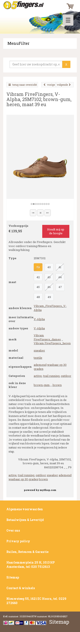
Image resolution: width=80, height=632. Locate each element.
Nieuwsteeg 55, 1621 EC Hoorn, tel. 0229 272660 (36, 601)
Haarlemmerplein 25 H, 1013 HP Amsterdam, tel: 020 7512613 (30, 564)
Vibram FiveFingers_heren (52, 343)
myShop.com (48, 490)
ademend (40, 365)
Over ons (13, 530)
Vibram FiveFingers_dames (47, 337)
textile (38, 358)
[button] (33, 212)
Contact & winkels (20, 588)
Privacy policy (18, 541)
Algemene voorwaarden (24, 509)
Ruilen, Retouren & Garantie (27, 552)
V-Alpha (39, 319)
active (38, 376)
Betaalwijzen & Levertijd (25, 520)
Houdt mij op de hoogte (55, 231)
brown (57, 385)
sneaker (39, 350)
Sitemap (12, 577)
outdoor (66, 376)
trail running (51, 376)
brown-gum (42, 385)
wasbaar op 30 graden (23, 479)
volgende (62, 84)
